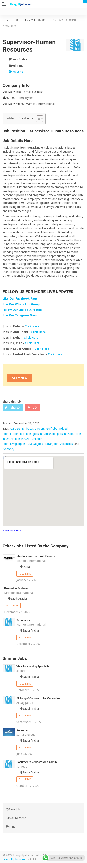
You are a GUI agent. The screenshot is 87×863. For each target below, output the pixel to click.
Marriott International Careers (35, 556)
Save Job (14, 809)
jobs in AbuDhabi (44, 434)
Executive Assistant (17, 588)
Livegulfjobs (18, 444)
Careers (15, 428)
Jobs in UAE (22, 439)
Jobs (29, 434)
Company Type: (13, 91)
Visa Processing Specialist (33, 666)
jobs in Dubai (65, 434)
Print (12, 826)
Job (17, 19)
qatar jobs (51, 444)
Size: (6, 97)
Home (6, 19)
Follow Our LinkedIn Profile (22, 310)
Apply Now (19, 378)
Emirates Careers (33, 428)
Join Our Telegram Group (20, 315)
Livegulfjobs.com (14, 859)
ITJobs (14, 434)
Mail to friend (17, 818)
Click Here (32, 326)
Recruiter (22, 730)
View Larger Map (12, 530)
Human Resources (36, 19)
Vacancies (66, 444)
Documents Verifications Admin (36, 762)
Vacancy (8, 449)
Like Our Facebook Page (20, 298)
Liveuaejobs (35, 444)
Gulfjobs (51, 428)
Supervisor (23, 620)
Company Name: (13, 103)
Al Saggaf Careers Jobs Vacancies (38, 698)
